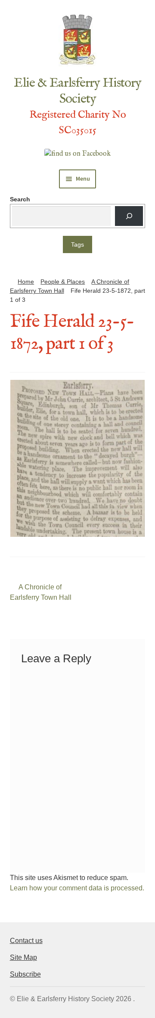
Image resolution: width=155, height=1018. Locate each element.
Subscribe (25, 974)
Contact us (26, 940)
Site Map (23, 957)
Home (26, 281)
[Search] (129, 216)
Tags (77, 244)
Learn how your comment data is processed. (77, 888)
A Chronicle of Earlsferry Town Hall (40, 592)
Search (20, 199)
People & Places (62, 281)
